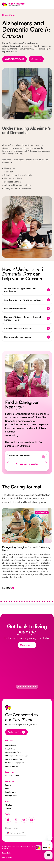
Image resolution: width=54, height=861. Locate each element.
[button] (50, 4)
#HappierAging (7, 857)
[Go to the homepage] (8, 708)
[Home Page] (13, 5)
